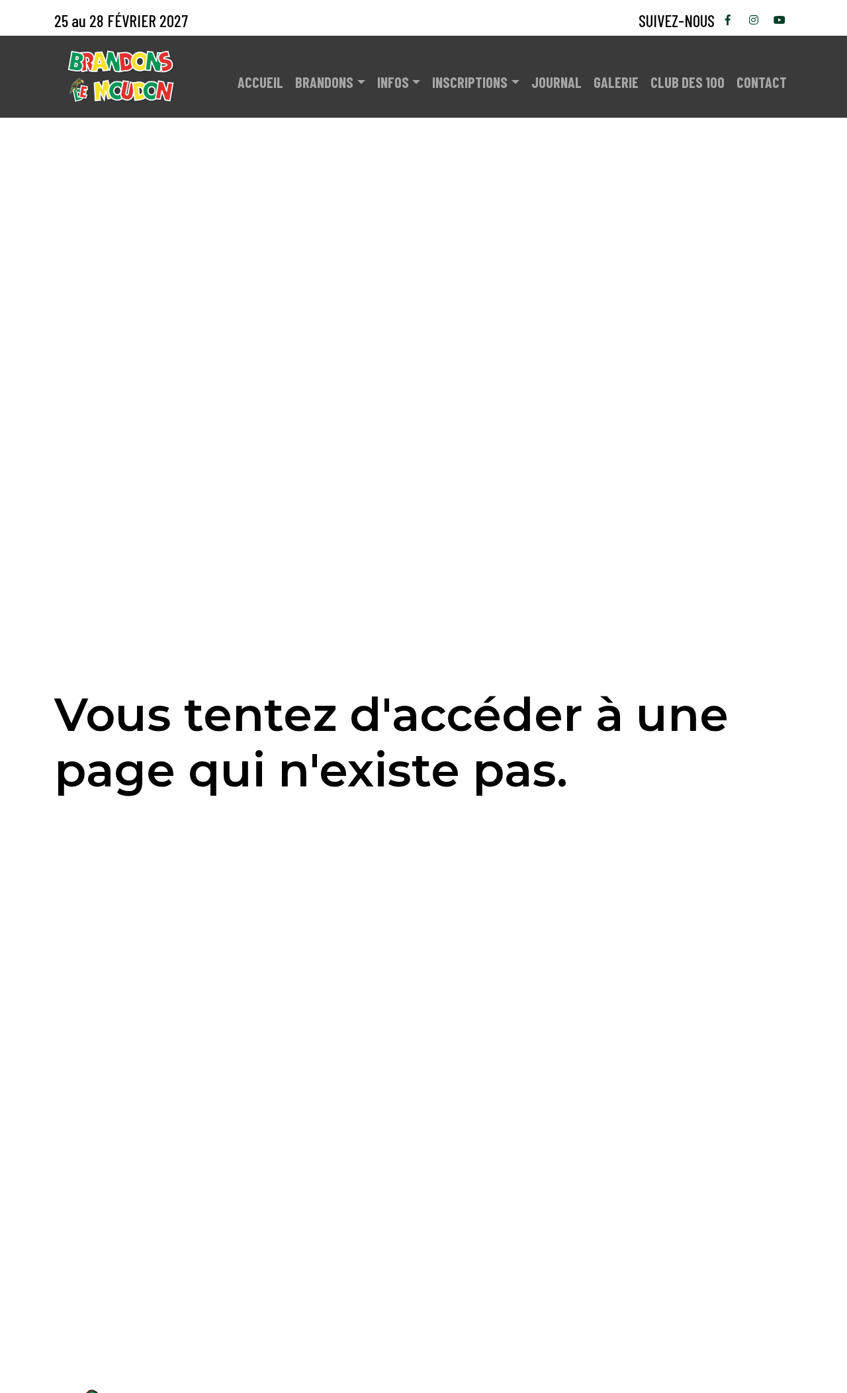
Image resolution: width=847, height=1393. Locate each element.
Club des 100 (687, 82)
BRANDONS (324, 82)
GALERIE (616, 82)
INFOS (393, 82)
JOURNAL (556, 82)
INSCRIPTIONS (470, 82)
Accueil (260, 82)
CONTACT (761, 82)
